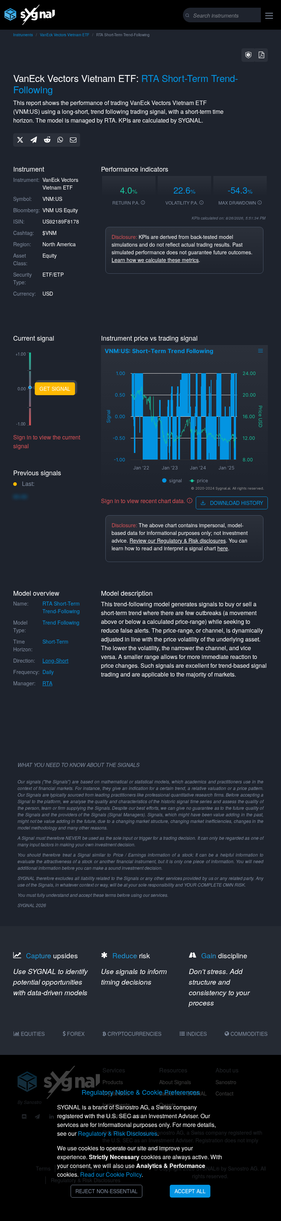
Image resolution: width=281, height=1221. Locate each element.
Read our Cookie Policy (111, 1174)
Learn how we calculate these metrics (155, 259)
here (222, 548)
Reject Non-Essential (106, 1191)
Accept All (190, 1191)
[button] (248, 55)
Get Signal (55, 388)
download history (236, 502)
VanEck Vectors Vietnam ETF (64, 34)
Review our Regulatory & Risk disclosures (178, 540)
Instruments (23, 34)
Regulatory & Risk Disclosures (117, 1133)
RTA (47, 683)
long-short (55, 660)
